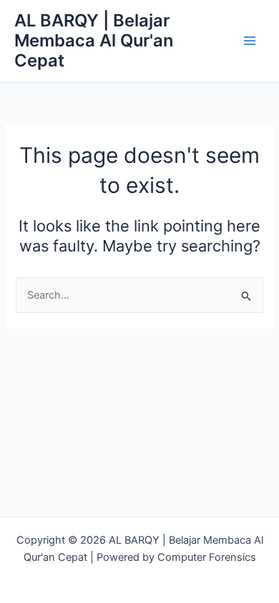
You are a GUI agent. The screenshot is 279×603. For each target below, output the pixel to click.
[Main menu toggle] (250, 41)
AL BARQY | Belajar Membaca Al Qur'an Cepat (93, 40)
